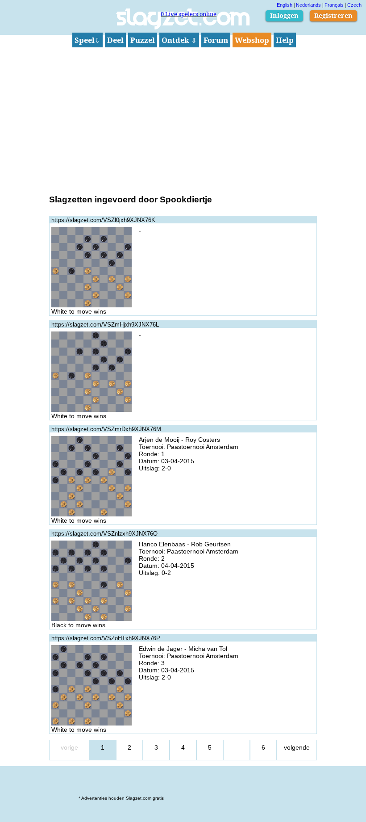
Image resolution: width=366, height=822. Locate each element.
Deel (115, 40)
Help (285, 40)
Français (334, 5)
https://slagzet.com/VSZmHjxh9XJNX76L (105, 324)
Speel (87, 40)
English (284, 5)
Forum (216, 40)
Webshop (252, 40)
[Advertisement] (183, 119)
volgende (297, 747)
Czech (354, 5)
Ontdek (179, 40)
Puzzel (142, 40)
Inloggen (284, 15)
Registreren (333, 15)
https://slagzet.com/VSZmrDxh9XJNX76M (106, 429)
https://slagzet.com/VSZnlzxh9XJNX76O (104, 533)
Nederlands (308, 5)
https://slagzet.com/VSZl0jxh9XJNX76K (103, 220)
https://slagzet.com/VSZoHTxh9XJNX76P (105, 638)
